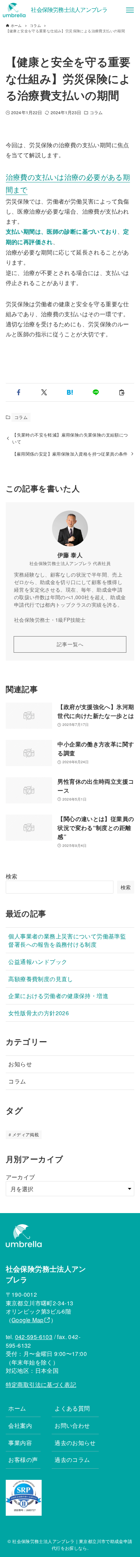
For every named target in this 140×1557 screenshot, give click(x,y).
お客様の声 (23, 1459)
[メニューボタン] (130, 10)
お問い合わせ (72, 1425)
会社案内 (20, 1425)
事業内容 (20, 1442)
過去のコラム (72, 1459)
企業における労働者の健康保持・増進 (58, 995)
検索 (12, 876)
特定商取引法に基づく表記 (41, 1384)
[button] (19, 392)
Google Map (27, 1320)
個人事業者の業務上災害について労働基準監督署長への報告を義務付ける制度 (67, 940)
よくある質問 (72, 1408)
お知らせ (20, 1064)
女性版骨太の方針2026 (38, 1013)
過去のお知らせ (75, 1442)
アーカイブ (20, 1177)
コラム (96, 112)
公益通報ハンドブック (37, 961)
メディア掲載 (25, 1134)
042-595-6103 (34, 1337)
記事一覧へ (70, 644)
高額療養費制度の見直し (40, 979)
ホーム (17, 1408)
